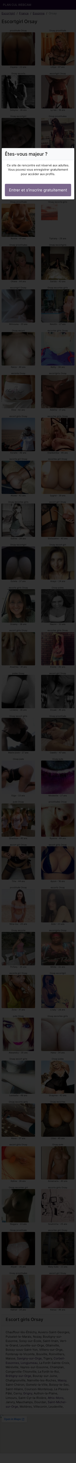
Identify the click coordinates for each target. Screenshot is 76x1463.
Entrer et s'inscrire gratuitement (38, 190)
